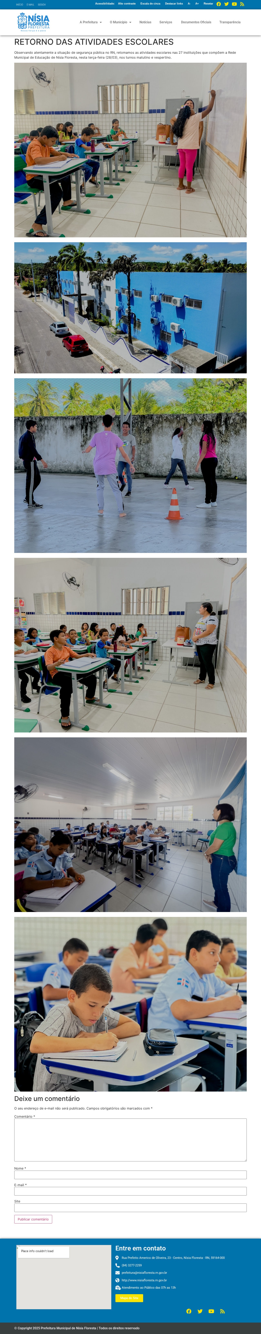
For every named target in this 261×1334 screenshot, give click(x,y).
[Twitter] (226, 4)
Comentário (24, 1116)
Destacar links (174, 3)
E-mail (20, 1185)
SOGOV (42, 4)
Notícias (145, 22)
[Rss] (242, 4)
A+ (197, 3)
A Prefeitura (89, 22)
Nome (20, 1168)
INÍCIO (19, 4)
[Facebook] (219, 4)
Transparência (230, 22)
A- (189, 3)
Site (17, 1201)
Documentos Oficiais (195, 22)
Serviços (165, 22)
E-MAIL (30, 4)
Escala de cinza (150, 3)
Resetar (208, 3)
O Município (118, 22)
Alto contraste (127, 3)
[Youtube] (234, 4)
